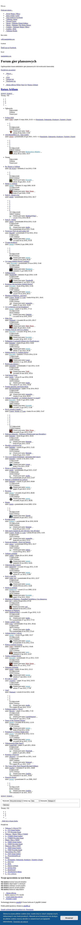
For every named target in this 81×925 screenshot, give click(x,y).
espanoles (29, 303)
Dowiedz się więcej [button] (20, 922)
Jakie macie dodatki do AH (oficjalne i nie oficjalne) (22, 531)
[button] (5, 105)
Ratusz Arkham (9, 89)
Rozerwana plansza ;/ (12, 364)
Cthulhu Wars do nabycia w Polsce (16, 330)
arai (26, 607)
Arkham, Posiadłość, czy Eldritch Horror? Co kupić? (22, 398)
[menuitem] (7, 77)
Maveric (12, 711)
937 (10, 601)
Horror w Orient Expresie (13, 468)
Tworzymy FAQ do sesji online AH (17, 231)
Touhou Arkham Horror (13, 656)
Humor (7, 502)
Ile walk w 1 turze (11, 679)
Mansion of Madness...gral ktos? (16, 295)
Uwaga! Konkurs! (11, 242)
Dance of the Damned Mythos (15, 720)
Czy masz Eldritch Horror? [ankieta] (17, 261)
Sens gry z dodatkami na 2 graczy (16, 479)
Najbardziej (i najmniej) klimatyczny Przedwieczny (22, 341)
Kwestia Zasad (10, 519)
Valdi (11, 119)
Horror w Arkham (11, 184)
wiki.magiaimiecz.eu (8, 39)
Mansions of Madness (12, 610)
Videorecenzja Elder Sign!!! (14, 743)
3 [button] (5, 103)
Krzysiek (29, 180)
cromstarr (12, 681)
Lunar (28, 360)
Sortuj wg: (27, 801)
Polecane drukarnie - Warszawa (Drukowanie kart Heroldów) (25, 434)
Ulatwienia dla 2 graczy (13, 565)
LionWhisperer (31, 717)
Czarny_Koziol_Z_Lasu (17, 297)
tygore (28, 464)
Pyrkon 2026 (9, 118)
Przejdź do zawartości (8, 70)
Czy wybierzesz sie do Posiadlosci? (17, 307)
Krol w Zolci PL (10, 576)
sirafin (11, 197)
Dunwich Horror (10, 777)
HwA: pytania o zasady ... (13, 409)
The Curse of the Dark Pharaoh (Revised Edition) (21, 766)
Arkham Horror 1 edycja (13, 633)
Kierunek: (44, 801)
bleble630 (12, 567)
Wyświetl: (6, 801)
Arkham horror (10, 273)
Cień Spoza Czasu (11, 375)
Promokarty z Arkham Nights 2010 (16, 732)
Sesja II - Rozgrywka (12, 195)
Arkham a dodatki (11, 553)
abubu (11, 137)
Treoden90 (12, 275)
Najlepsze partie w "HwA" (14, 709)
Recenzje (8, 491)
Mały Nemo (30, 191)
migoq (11, 544)
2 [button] (5, 101)
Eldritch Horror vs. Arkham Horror (16, 352)
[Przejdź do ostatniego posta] (30, 131)
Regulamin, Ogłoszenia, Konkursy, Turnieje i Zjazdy (53, 119)
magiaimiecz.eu (6, 56)
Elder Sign (8, 318)
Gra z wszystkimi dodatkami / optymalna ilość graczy (23, 457)
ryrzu (11, 624)
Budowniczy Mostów (33, 152)
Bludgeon (29, 269)
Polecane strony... (7, 10)
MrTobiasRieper (14, 388)
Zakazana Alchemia (11, 667)
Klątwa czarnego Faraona (13, 645)
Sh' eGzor (12, 168)
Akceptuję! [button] (69, 918)
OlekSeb (29, 314)
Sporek (28, 516)
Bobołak (12, 343)
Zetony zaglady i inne (12, 622)
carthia (11, 555)
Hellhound (12, 589)
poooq (11, 185)
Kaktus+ (12, 521)
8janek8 (12, 233)
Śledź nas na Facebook (8, 48)
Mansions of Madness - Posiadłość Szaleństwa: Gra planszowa (26, 599)
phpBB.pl (26, 906)
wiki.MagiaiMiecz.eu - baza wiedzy (17, 135)
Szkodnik (12, 366)
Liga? (7, 690)
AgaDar (12, 768)
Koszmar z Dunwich (12, 755)
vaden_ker (12, 578)
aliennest (12, 756)
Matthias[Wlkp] (31, 216)
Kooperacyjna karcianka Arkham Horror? (19, 284)
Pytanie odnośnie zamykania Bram (16, 387)
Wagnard (12, 320)
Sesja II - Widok (10, 220)
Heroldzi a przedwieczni (13, 445)
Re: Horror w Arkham (12, 166)
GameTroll (12, 745)
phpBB (18, 902)
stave (27, 652)
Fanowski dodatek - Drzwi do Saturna (17, 542)
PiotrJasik (29, 751)
